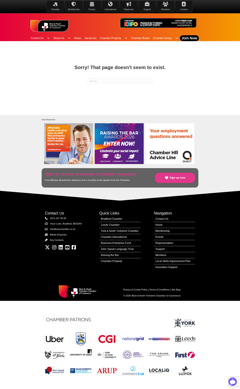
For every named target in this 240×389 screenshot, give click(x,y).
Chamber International (114, 237)
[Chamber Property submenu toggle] (126, 38)
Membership (162, 231)
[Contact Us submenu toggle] (48, 38)
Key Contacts (57, 240)
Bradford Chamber (111, 218)
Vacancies (90, 38)
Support (160, 249)
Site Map (176, 289)
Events (159, 237)
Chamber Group (162, 38)
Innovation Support (166, 267)
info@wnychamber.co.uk (62, 229)
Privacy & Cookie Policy (135, 289)
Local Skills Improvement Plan (173, 261)
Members (160, 255)
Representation (164, 243)
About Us (59, 38)
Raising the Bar (110, 255)
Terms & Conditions (159, 289)
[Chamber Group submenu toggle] (176, 38)
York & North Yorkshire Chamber (120, 231)
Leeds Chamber (110, 224)
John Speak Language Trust (117, 249)
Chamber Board (140, 38)
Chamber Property (110, 38)
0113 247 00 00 (58, 218)
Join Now (189, 38)
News (77, 38)
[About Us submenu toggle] (69, 38)
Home (158, 224)
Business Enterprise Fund (116, 243)
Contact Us (37, 38)
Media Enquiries (58, 234)
